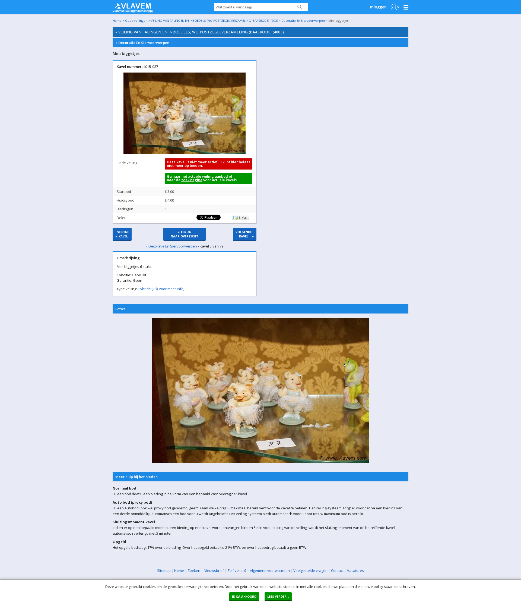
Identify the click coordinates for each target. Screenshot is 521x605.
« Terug (184, 234)
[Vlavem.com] (133, 6)
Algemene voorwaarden (270, 570)
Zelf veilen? (236, 570)
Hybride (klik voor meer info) (161, 288)
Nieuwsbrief (214, 570)
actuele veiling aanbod (208, 176)
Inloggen (378, 7)
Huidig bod (125, 200)
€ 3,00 (169, 191)
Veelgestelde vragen (310, 570)
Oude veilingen (136, 20)
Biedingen (125, 208)
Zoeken (194, 570)
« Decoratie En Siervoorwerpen (142, 42)
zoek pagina (191, 179)
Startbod (124, 191)
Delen (121, 217)
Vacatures (355, 570)
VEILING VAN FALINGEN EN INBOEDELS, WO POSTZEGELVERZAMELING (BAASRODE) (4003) (214, 20)
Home (117, 20)
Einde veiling (127, 162)
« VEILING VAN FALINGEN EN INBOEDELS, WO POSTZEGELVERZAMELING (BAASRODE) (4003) (199, 32)
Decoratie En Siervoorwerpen (303, 20)
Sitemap (164, 570)
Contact (337, 570)
